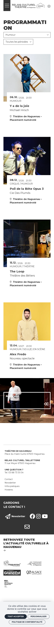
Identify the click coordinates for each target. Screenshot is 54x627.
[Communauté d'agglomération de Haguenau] (34, 563)
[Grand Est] (12, 572)
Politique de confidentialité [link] (27, 622)
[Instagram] (38, 516)
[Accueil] (28, 5)
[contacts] (27, 527)
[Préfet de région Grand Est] (8, 583)
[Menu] (6, 5)
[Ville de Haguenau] (12, 563)
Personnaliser (39, 616)
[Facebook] (32, 516)
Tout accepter (16, 616)
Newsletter (18, 516)
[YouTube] (45, 516)
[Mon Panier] (49, 6)
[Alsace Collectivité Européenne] (34, 572)
